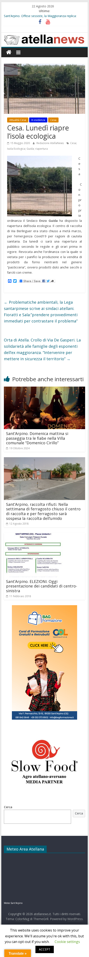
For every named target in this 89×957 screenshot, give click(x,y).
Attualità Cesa (17, 120)
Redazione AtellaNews (50, 143)
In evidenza (38, 120)
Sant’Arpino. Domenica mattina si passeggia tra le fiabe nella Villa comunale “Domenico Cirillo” (37, 438)
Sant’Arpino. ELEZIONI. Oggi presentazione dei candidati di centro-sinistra (41, 586)
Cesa (53, 120)
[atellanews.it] (44, 35)
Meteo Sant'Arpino (13, 903)
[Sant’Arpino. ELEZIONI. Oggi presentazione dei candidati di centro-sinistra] (33, 535)
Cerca (8, 807)
